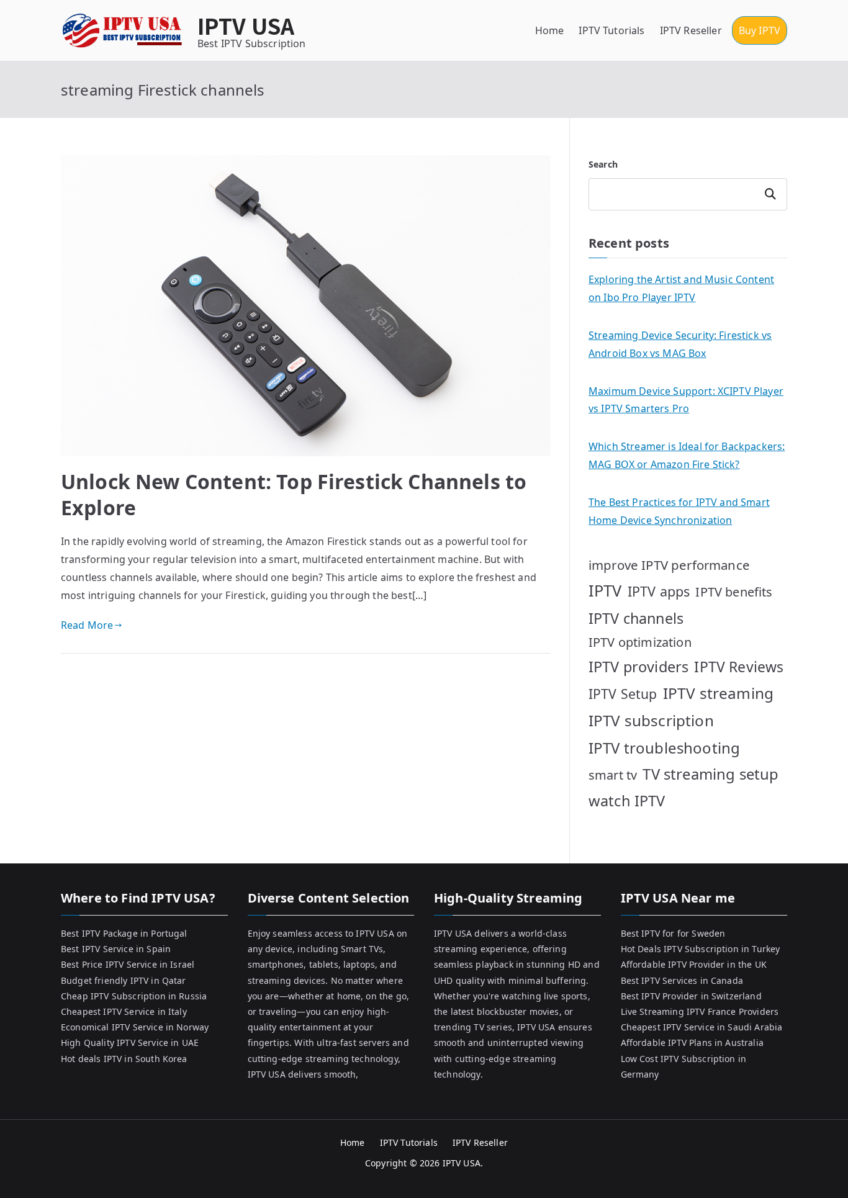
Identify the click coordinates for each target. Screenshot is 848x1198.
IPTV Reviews (738, 667)
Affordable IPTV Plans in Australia (692, 1042)
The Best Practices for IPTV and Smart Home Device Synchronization (679, 511)
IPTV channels (636, 618)
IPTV (605, 590)
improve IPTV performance (669, 565)
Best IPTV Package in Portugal (124, 933)
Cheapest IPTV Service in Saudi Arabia (702, 1027)
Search (603, 164)
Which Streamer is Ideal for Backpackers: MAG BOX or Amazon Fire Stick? (687, 455)
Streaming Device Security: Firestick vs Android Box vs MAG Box (680, 344)
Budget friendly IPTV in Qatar (123, 980)
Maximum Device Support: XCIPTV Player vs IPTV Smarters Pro (686, 400)
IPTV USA (245, 25)
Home (549, 30)
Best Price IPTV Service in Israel (127, 964)
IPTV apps (659, 591)
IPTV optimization (640, 642)
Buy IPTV (759, 30)
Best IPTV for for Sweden (673, 933)
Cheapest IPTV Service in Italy (124, 1011)
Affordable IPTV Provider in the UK (694, 964)
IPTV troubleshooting (664, 747)
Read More (87, 625)
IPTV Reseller (691, 30)
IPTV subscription (651, 720)
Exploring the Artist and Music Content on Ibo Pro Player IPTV (681, 288)
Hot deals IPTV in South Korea (124, 1059)
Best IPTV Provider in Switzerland (691, 996)
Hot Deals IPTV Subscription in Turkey (700, 949)
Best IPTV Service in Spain (116, 949)
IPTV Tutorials (611, 30)
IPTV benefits (733, 591)
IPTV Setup (623, 694)
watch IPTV (627, 801)
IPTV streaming (718, 693)
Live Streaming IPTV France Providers (700, 1011)
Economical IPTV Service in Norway (135, 1027)
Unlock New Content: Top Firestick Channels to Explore (293, 494)
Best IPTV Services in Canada (682, 980)
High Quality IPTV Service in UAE (130, 1042)
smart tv (613, 775)
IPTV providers (638, 667)
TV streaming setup (710, 774)
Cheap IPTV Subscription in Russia (134, 996)
